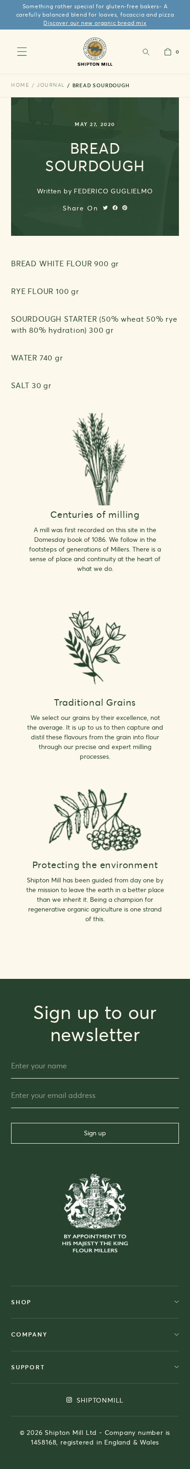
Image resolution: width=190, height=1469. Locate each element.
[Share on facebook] (115, 207)
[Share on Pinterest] (124, 207)
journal (51, 85)
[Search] (146, 51)
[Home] (95, 51)
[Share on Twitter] (105, 207)
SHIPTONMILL (99, 1400)
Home (20, 85)
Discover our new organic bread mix (94, 22)
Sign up (95, 1132)
